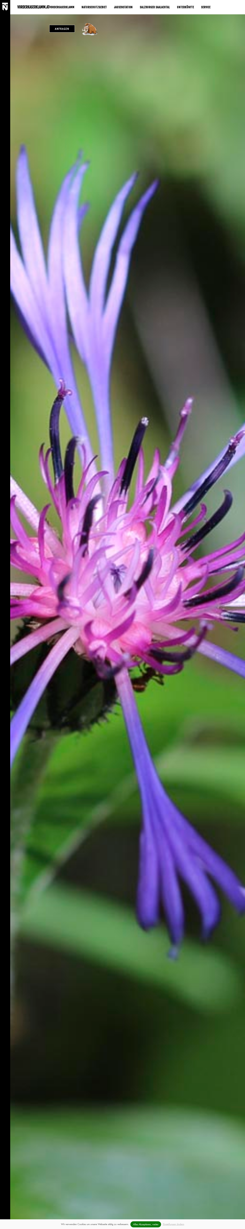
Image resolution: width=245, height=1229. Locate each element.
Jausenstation (123, 7)
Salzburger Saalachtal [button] (155, 7)
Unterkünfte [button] (185, 7)
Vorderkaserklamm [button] (61, 7)
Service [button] (206, 7)
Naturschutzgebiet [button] (94, 7)
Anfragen (62, 28)
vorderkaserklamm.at (33, 7)
